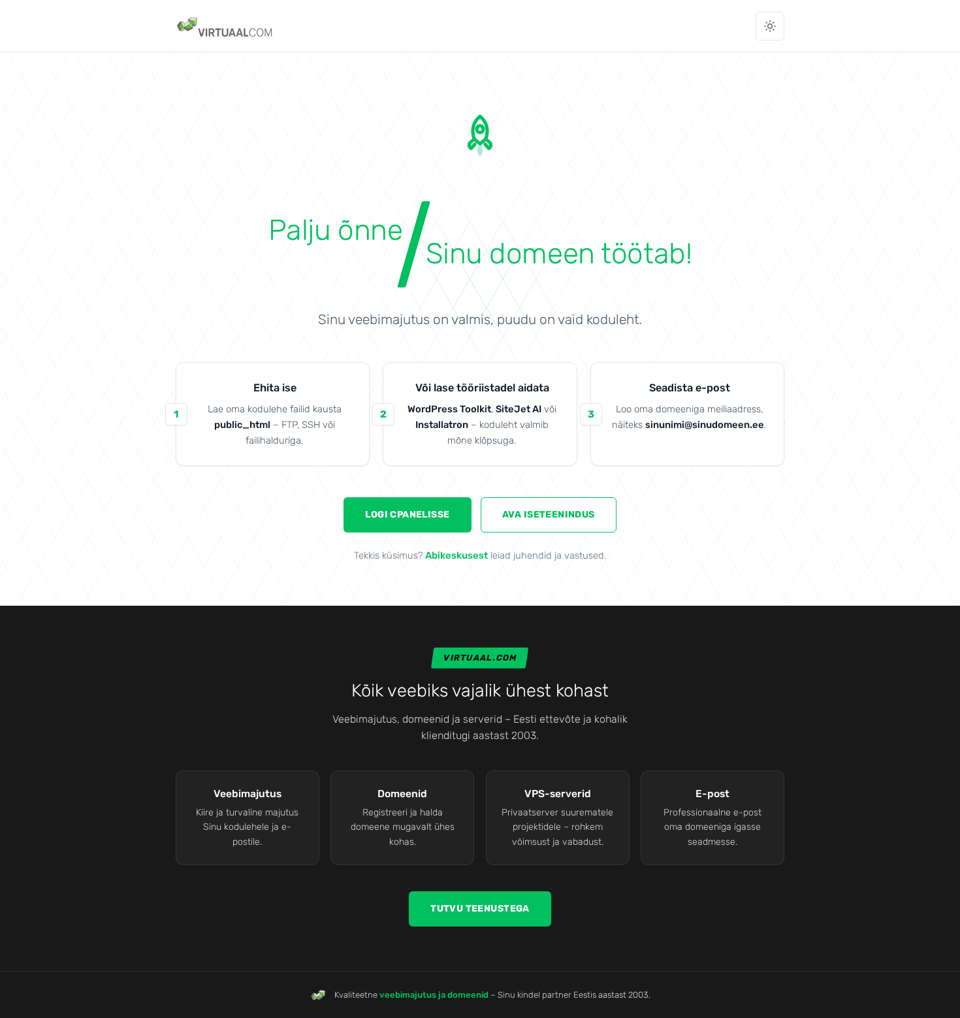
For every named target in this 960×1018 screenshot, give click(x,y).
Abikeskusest (456, 555)
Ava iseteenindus (548, 514)
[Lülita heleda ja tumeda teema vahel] (770, 26)
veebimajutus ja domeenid (433, 995)
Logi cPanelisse (407, 514)
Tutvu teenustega (480, 908)
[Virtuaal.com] (226, 26)
